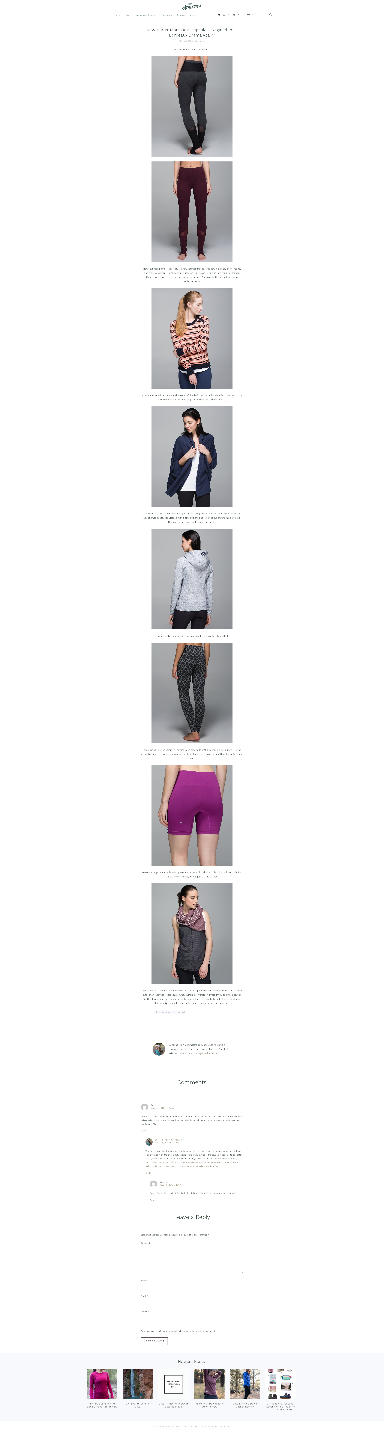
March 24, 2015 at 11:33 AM (167, 1143)
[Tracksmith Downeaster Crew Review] (209, 1385)
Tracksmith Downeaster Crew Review (209, 1405)
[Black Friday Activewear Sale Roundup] (173, 1385)
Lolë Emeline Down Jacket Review (245, 1405)
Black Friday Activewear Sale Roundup (173, 1405)
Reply (143, 1131)
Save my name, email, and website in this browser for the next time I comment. (178, 1331)
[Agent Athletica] (192, 9)
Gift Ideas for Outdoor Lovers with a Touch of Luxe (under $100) (280, 1406)
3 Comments (199, 41)
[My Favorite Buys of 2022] (138, 1385)
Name (144, 1280)
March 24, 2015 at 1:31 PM (171, 1185)
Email (144, 1296)
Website (145, 1311)
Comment (146, 1243)
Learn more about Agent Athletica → (198, 1053)
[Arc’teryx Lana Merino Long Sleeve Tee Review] (102, 1385)
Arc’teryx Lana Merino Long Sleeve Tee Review (102, 1405)
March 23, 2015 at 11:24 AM (162, 1108)
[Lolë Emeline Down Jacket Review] (245, 1385)
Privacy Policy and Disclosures (215, 1426)
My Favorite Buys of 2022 (138, 1405)
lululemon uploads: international (169, 1012)
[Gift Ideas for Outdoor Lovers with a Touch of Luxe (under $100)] (281, 1385)
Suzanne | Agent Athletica (167, 1140)
